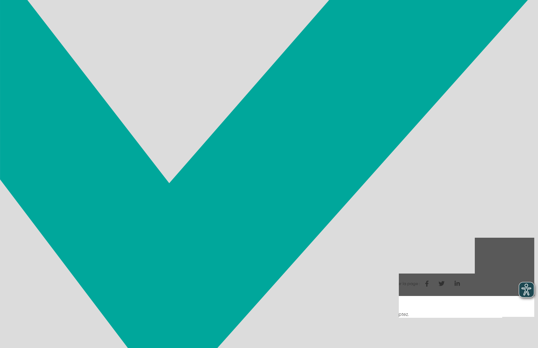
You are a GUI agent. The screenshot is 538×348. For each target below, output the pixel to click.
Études (399, 25)
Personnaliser (108, 328)
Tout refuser (386, 328)
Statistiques (364, 25)
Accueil (80, 48)
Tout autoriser (429, 328)
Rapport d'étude (241, 218)
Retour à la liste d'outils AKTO (110, 284)
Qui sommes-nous (441, 25)
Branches (250, 25)
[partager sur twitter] (442, 283)
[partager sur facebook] (427, 283)
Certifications (320, 25)
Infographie (236, 236)
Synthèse (233, 227)
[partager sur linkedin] (457, 283)
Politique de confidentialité (114, 343)
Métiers (282, 25)
